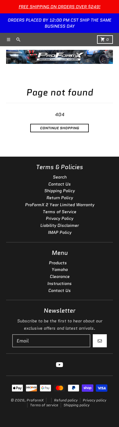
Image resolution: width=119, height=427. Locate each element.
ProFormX (35, 400)
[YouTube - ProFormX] (59, 364)
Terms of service (44, 405)
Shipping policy (76, 405)
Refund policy (66, 400)
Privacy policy (94, 400)
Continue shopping (59, 127)
